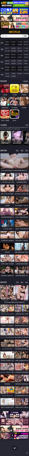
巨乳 (22, 150)
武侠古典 (26, 67)
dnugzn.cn (14, 32)
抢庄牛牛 (26, 44)
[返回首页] (27, 452)
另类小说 (13, 70)
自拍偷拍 (13, 48)
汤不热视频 (26, 73)
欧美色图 (19, 61)
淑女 (22, 282)
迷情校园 (7, 70)
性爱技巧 (26, 70)
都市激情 (7, 67)
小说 (2, 68)
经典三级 (13, 57)
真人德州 (13, 42)
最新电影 (3, 282)
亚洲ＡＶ (7, 48)
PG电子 (7, 42)
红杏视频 (7, 76)
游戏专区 (26, 42)
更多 (27, 150)
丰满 (17, 282)
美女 (17, 150)
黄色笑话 (19, 70)
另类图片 (26, 63)
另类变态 (26, 57)
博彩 (2, 43)
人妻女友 (19, 67)
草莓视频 (19, 73)
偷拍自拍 (13, 54)
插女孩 (7, 73)
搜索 (25, 36)
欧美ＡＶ (19, 48)
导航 (2, 75)
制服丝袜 (7, 57)
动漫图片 (26, 61)
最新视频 (3, 150)
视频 (2, 49)
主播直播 (19, 51)
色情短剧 (13, 76)
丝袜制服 (13, 51)
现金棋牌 (19, 44)
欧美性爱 (26, 54)
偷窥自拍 (7, 61)
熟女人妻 (7, 51)
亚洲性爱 (7, 54)
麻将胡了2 (7, 44)
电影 (2, 55)
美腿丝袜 (7, 63)
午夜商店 (13, 73)
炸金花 (13, 44)
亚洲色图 (13, 61)
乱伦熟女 (19, 57)
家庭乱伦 (13, 67)
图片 (2, 62)
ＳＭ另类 (26, 51)
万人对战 (19, 42)
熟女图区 (19, 63)
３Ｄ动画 (26, 48)
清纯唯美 (13, 63)
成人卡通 (19, 54)
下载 (27, 125)
